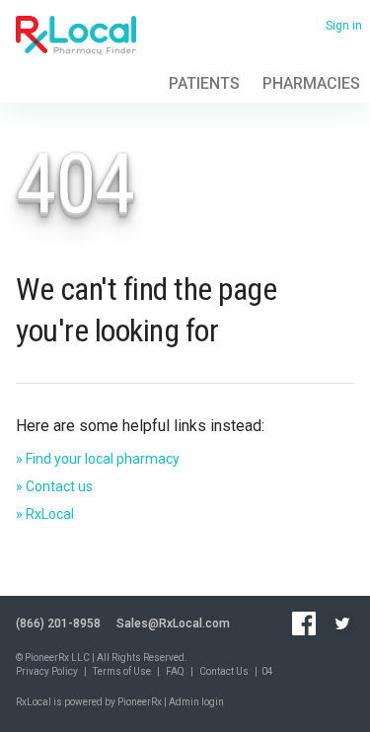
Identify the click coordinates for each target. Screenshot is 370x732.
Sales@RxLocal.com (173, 623)
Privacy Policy (47, 671)
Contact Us (224, 671)
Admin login (196, 701)
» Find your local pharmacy (98, 459)
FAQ (175, 671)
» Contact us (54, 486)
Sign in (344, 26)
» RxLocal (45, 514)
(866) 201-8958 (58, 623)
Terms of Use (122, 671)
